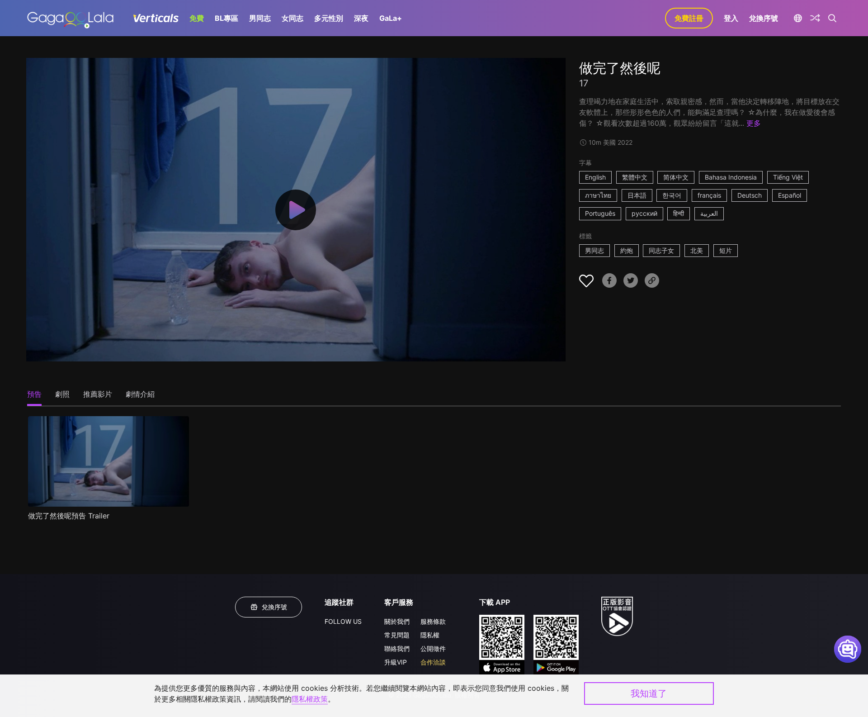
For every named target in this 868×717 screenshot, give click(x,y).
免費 (196, 18)
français (709, 195)
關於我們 (397, 621)
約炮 (626, 250)
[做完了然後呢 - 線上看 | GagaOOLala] (70, 18)
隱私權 (429, 635)
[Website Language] (798, 18)
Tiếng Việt (788, 177)
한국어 (671, 195)
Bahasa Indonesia (731, 177)
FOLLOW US (343, 621)
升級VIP (395, 662)
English (595, 177)
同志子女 (661, 250)
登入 (731, 18)
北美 (696, 250)
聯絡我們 (397, 648)
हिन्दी (678, 213)
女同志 (292, 18)
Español (789, 195)
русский (644, 213)
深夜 (361, 18)
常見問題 (397, 635)
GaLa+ (390, 18)
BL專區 (226, 18)
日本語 (636, 195)
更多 (753, 123)
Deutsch (749, 195)
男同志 (260, 18)
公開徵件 (433, 648)
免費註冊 (689, 18)
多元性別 (328, 18)
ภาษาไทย (598, 195)
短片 (725, 250)
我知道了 (649, 693)
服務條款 (433, 621)
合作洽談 (433, 662)
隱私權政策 (310, 698)
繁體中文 (634, 177)
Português (600, 213)
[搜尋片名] (832, 18)
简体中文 (676, 177)
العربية (709, 213)
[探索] (815, 18)
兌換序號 (763, 18)
